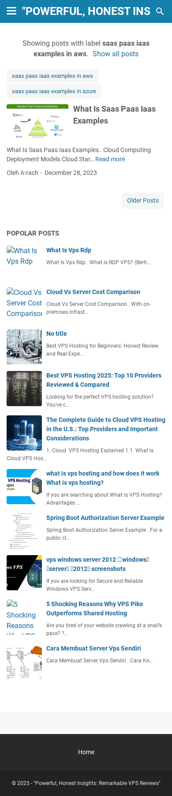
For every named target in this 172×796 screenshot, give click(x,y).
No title (56, 333)
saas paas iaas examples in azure (54, 91)
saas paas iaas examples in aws (52, 76)
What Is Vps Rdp (68, 250)
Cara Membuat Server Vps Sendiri (93, 648)
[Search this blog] (160, 11)
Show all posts (115, 54)
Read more (110, 159)
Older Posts (143, 200)
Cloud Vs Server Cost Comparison (93, 291)
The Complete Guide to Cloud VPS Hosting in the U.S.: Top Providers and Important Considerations (105, 429)
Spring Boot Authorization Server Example (105, 517)
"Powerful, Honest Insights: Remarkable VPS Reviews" (97, 783)
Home (86, 752)
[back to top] (154, 776)
